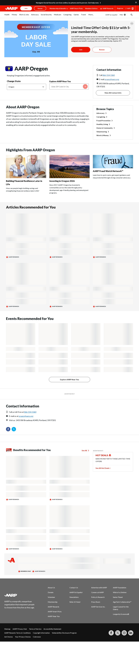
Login (129, 8)
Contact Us (74, 588)
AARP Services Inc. (98, 607)
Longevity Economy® (121, 614)
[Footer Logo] (19, 595)
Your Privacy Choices (23, 637)
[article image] (26, 177)
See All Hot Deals (102, 468)
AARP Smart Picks (76, 8)
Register (120, 8)
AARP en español (111, 15)
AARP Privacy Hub (20, 629)
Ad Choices (8, 637)
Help (121, 15)
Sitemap (7, 629)
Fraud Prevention (103, 120)
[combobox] (69, 86)
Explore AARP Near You (60, 81)
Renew (102, 50)
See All (84, 450)
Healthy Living (102, 124)
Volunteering (101, 132)
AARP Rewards (108, 8)
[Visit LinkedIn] (130, 632)
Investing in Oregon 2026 (62, 181)
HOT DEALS (102, 455)
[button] (131, 14)
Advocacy (100, 113)
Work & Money (102, 135)
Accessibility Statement (52, 629)
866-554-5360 (109, 75)
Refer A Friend (75, 602)
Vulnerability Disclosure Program (64, 633)
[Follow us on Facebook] (8, 429)
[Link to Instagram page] (124, 632)
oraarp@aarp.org (112, 79)
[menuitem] (7, 15)
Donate (50, 592)
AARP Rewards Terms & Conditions (17, 633)
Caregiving (100, 117)
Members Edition (91, 8)
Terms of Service (35, 629)
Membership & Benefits (58, 8)
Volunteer (51, 597)
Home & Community (104, 128)
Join (80, 50)
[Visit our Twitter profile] (14, 429)
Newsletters (74, 597)
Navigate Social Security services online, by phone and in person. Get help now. (67, 3)
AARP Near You (54, 616)
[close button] (132, 23)
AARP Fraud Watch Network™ (108, 171)
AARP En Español (76, 592)
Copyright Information (41, 633)
